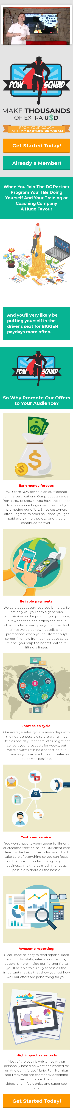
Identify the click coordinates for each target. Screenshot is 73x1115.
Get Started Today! (36, 146)
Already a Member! (36, 163)
